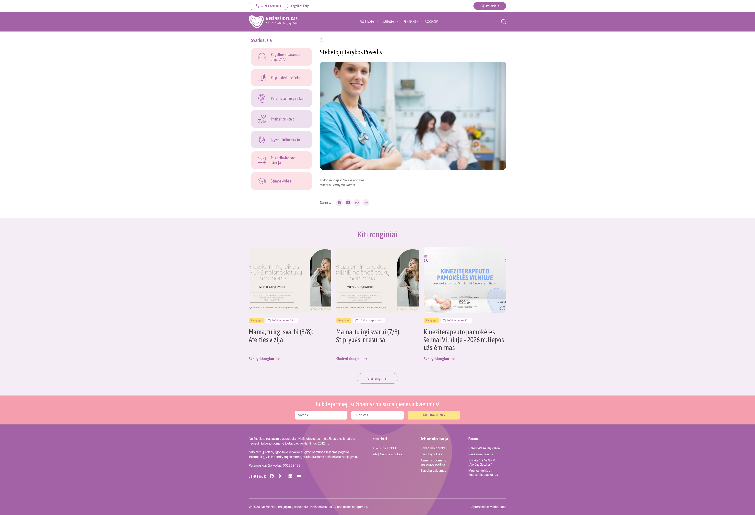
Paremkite (492, 6)
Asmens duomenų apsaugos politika (433, 462)
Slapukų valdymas (433, 470)
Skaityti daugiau (261, 359)
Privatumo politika (433, 448)
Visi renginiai (377, 378)
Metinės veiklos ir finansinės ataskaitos (483, 473)
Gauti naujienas (434, 415)
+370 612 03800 (271, 6)
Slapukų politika (431, 454)
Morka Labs (498, 507)
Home (321, 40)
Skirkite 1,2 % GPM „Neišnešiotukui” (481, 462)
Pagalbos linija (300, 6)
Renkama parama (480, 454)
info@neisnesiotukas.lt (388, 454)
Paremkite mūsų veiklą (484, 448)
